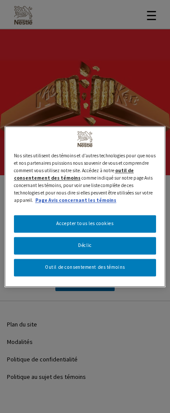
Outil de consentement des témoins (85, 267)
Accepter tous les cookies (84, 223)
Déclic (85, 245)
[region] (85, 206)
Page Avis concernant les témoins (75, 200)
